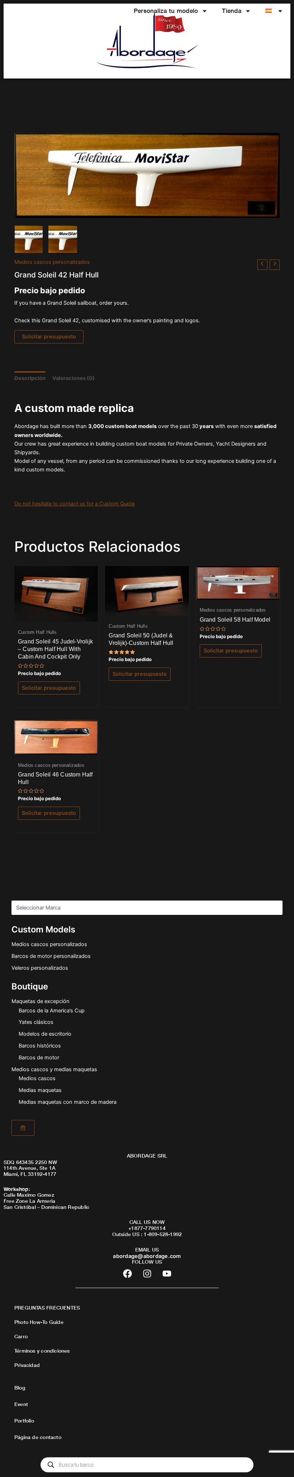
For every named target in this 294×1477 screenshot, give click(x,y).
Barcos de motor (39, 1057)
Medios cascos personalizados (49, 944)
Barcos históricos (40, 1046)
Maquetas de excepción (40, 1001)
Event (21, 1404)
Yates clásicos (36, 1022)
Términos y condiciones (42, 1351)
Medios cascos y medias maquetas (54, 1069)
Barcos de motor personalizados (51, 956)
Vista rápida (56, 615)
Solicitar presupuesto (49, 336)
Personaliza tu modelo (166, 10)
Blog (19, 1388)
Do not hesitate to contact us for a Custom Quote (74, 503)
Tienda (231, 10)
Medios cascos (37, 1078)
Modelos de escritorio (45, 1034)
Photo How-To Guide (38, 1322)
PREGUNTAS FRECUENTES (47, 1308)
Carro (21, 1336)
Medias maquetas (40, 1090)
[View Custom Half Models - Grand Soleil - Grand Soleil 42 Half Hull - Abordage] (28, 239)
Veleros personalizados (39, 968)
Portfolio (24, 1420)
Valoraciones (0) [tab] (73, 378)
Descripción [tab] (30, 378)
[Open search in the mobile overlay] (147, 1464)
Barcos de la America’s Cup (52, 1010)
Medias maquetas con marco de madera (68, 1102)
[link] (22, 1128)
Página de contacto (37, 1437)
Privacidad (27, 1365)
